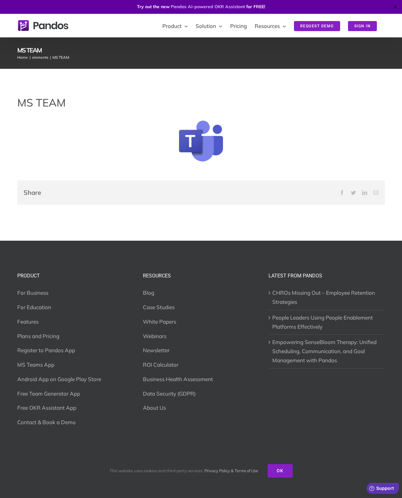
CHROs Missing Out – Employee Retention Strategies (323, 297)
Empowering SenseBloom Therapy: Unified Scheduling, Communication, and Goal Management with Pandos (324, 351)
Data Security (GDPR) (169, 393)
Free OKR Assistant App (46, 407)
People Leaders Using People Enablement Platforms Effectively (322, 322)
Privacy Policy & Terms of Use (231, 470)
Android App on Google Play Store (59, 379)
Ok (280, 470)
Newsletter (156, 350)
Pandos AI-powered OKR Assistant (208, 6)
